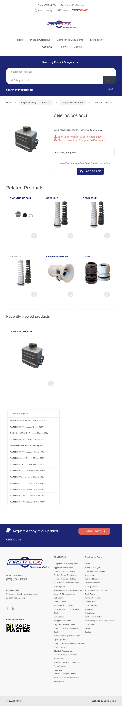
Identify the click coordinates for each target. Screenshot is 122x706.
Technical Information (94, 579)
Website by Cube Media (104, 701)
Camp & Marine (60, 666)
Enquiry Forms (91, 586)
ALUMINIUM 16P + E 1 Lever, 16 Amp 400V (27, 477)
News (64, 46)
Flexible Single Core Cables (65, 575)
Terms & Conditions (93, 598)
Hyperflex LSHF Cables (63, 567)
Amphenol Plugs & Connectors (36, 102)
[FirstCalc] (80, 10)
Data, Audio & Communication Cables (66, 611)
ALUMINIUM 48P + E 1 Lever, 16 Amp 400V (27, 502)
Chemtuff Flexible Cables (64, 571)
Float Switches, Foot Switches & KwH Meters (67, 679)
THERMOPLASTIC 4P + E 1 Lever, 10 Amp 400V (29, 433)
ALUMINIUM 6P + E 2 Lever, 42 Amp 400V (27, 458)
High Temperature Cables (64, 624)
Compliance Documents (70, 39)
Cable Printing (91, 594)
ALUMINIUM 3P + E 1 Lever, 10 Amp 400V (27, 427)
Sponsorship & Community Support (99, 621)
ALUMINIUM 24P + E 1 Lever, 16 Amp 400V (27, 489)
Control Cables (60, 602)
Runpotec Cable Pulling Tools (66, 564)
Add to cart (93, 171)
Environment (90, 624)
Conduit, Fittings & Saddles (65, 674)
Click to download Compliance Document (81, 140)
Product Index (90, 602)
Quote (64, 10)
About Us (47, 46)
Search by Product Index (19, 89)
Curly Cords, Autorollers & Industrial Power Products (69, 645)
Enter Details (94, 531)
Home (20, 39)
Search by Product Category (58, 62)
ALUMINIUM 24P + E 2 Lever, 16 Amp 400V (27, 496)
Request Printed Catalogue (96, 590)
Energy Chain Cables (62, 621)
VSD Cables (59, 598)
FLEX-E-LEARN (91, 605)
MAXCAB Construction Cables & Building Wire (67, 585)
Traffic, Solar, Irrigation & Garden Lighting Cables (67, 638)
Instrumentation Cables (63, 605)
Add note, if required (65, 152)
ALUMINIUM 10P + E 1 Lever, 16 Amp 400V (27, 464)
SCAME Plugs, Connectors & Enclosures (66, 657)
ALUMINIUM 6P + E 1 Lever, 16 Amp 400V (27, 445)
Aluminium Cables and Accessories (68, 590)
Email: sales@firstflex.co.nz (72, 5)
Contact (78, 46)
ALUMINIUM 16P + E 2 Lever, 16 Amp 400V (27, 483)
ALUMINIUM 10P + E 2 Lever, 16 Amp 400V (27, 471)
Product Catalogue (46, 10)
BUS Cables (59, 617)
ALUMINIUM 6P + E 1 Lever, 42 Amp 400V (27, 452)
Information (96, 39)
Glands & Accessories (63, 651)
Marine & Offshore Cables (64, 594)
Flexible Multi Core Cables (65, 579)
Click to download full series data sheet (79, 136)
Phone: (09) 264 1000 (47, 5)
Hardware (58, 670)
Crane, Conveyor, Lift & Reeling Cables (67, 630)
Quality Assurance (92, 583)
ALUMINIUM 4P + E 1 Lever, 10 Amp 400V (27, 439)
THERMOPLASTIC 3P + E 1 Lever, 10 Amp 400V (29, 420)
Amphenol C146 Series (73, 102)
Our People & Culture (94, 617)
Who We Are (90, 613)
